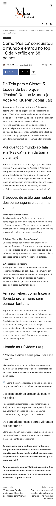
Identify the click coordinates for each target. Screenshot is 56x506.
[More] (33, 72)
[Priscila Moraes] (4, 65)
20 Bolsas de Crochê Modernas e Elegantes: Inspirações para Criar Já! (14, 493)
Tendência (12, 30)
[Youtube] (50, 24)
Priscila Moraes (12, 65)
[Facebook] (42, 24)
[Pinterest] (46, 24)
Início (5, 30)
